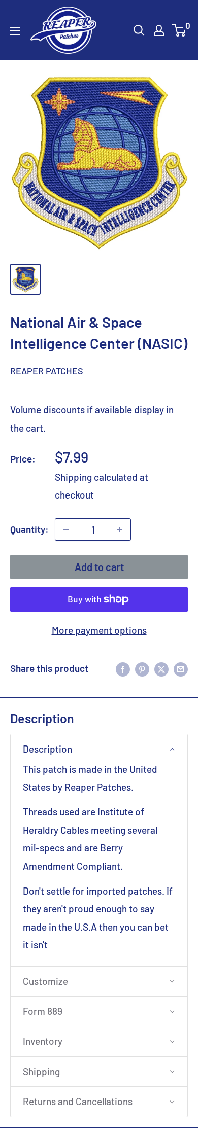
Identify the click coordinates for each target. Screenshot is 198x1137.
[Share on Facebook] (123, 668)
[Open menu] (15, 31)
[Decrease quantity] (66, 529)
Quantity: (29, 529)
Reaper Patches (46, 370)
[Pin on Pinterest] (142, 668)
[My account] (159, 30)
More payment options (99, 630)
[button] (99, 749)
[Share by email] (181, 668)
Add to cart (99, 567)
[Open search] (139, 30)
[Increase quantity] (119, 529)
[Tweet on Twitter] (161, 668)
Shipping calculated (96, 477)
